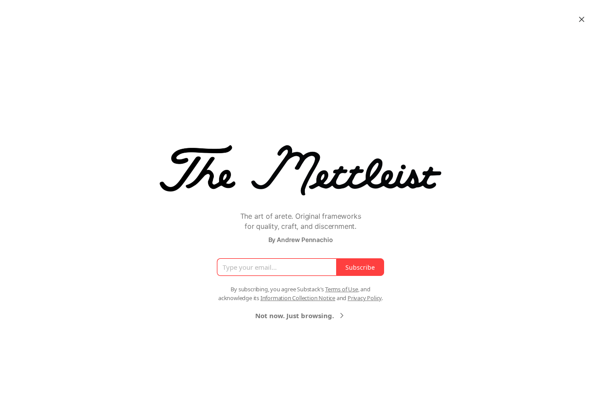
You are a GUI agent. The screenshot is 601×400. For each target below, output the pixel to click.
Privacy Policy (364, 298)
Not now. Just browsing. (294, 315)
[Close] (581, 19)
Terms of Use (341, 289)
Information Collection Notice (297, 298)
